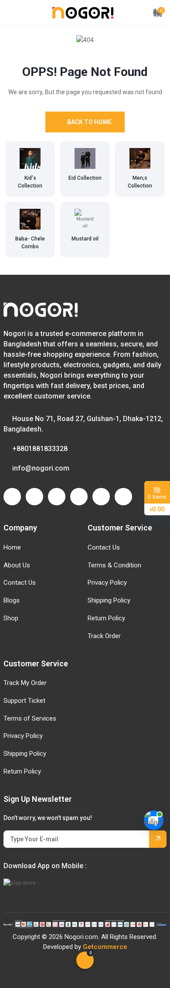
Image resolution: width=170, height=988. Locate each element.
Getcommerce (105, 947)
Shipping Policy (109, 600)
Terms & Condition (114, 565)
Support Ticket (24, 701)
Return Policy (106, 618)
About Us (16, 565)
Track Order (104, 636)
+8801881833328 (40, 449)
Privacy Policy (107, 582)
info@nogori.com (40, 468)
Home (12, 547)
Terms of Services (29, 718)
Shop (10, 618)
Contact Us (19, 582)
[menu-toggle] (9, 12)
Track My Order (25, 683)
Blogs (11, 600)
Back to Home (89, 122)
